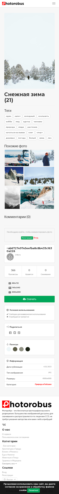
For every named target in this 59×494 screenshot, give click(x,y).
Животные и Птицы (10, 458)
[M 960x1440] (5, 287)
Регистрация (27, 238)
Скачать (31, 299)
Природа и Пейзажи (43, 384)
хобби (9, 122)
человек (38, 122)
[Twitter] (14, 333)
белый (32, 138)
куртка (26, 122)
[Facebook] (10, 333)
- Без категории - (9, 446)
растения (32, 127)
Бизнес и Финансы (10, 452)
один (8, 116)
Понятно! (33, 490)
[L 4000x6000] (5, 292)
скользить (43, 116)
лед (18, 122)
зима (41, 138)
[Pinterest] (19, 333)
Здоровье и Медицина (11, 461)
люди (21, 127)
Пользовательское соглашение (15, 437)
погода (21, 138)
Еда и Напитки (8, 455)
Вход (36, 238)
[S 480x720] (5, 283)
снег (30, 132)
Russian (9, 479)
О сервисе (6, 434)
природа (10, 127)
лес (50, 138)
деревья (10, 138)
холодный (29, 116)
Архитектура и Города (11, 449)
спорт (40, 132)
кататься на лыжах (15, 132)
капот (18, 116)
